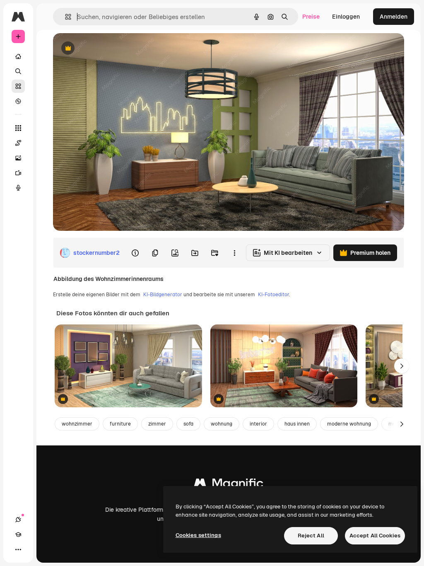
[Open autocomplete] (64, 17)
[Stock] (18, 86)
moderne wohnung (349, 424)
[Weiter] (401, 365)
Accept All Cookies (374, 535)
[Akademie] (18, 534)
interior (258, 424)
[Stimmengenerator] (18, 187)
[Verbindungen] (18, 519)
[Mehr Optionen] (234, 252)
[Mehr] (18, 549)
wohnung (221, 424)
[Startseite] (18, 56)
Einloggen (346, 16)
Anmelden (393, 16)
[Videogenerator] (18, 172)
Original (106, 49)
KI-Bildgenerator (162, 294)
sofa (188, 424)
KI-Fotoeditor (273, 294)
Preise (311, 16)
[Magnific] (228, 485)
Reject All (311, 535)
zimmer (157, 424)
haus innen (297, 424)
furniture (120, 424)
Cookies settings (198, 535)
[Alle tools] (18, 128)
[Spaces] (18, 143)
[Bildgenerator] (18, 157)
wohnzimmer (77, 424)
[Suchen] (18, 71)
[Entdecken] (18, 101)
